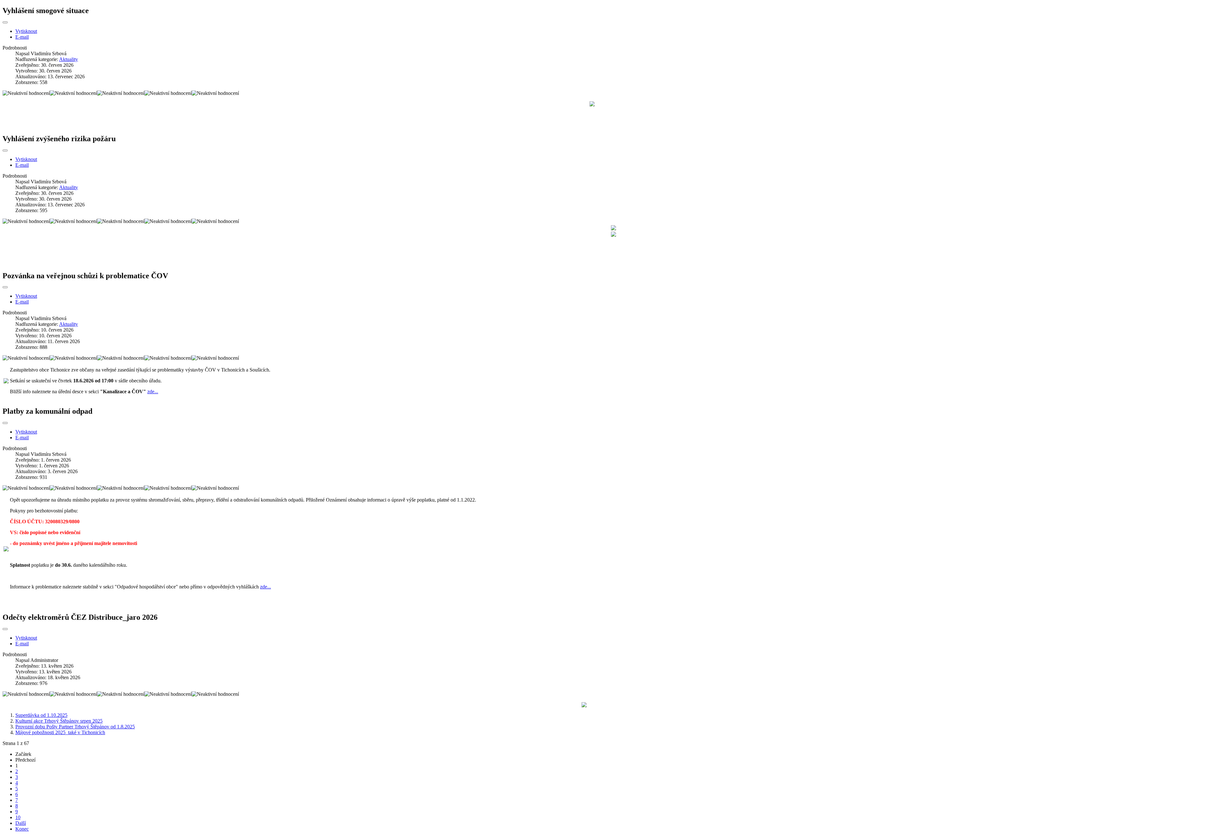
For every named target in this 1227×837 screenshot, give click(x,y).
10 (17, 817)
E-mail (22, 37)
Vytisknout (26, 31)
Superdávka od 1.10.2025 (41, 715)
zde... (152, 391)
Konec (22, 829)
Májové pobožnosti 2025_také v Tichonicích (60, 732)
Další (20, 823)
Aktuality (68, 59)
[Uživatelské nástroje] (5, 22)
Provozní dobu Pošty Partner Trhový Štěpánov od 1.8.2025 (75, 726)
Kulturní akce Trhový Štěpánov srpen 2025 (59, 721)
